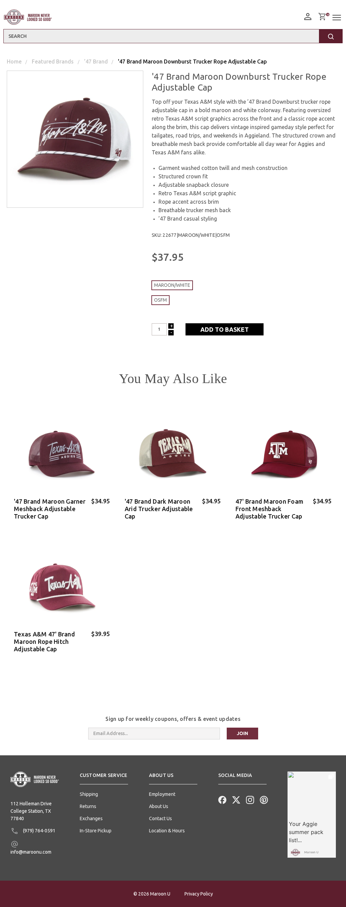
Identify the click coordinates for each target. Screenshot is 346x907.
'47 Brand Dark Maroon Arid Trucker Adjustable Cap (159, 509)
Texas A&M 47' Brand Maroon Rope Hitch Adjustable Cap (44, 641)
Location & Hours (167, 830)
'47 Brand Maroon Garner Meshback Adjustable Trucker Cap (49, 509)
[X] (235, 799)
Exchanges (91, 818)
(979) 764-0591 (38, 830)
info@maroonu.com (30, 852)
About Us (158, 806)
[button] (104, 778)
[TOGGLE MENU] (337, 17)
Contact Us (160, 818)
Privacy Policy (198, 894)
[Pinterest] (263, 799)
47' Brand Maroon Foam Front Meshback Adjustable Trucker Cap (269, 509)
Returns (88, 806)
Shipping (89, 794)
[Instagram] (249, 799)
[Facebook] (221, 799)
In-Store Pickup (96, 830)
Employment (162, 794)
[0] (322, 16)
